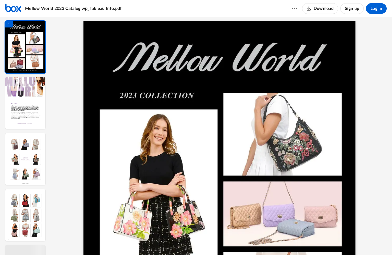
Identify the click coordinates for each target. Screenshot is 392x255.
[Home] (13, 8)
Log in (376, 8)
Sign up (352, 8)
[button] (25, 47)
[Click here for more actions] (294, 8)
